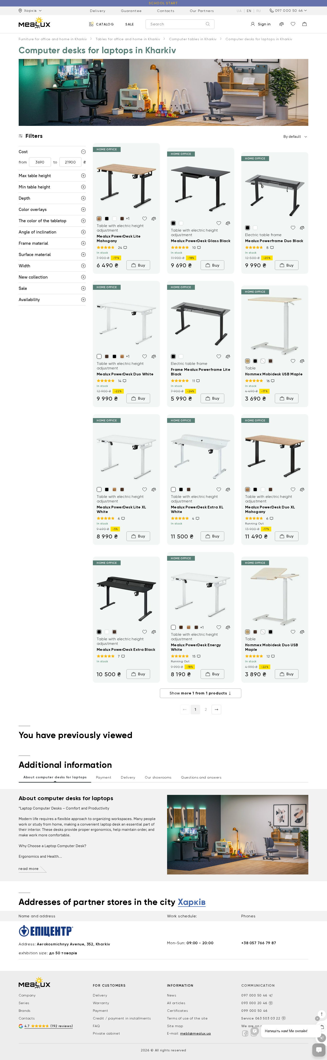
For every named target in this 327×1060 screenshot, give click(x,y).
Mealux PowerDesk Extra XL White (197, 509)
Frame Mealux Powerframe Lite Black (200, 371)
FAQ (96, 1026)
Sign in (264, 24)
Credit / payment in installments (122, 1018)
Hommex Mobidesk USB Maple (274, 374)
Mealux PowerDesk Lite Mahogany (119, 238)
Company (27, 995)
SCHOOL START (163, 3)
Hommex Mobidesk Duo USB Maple (271, 647)
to (55, 162)
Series (24, 1003)
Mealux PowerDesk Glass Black (200, 241)
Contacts (165, 10)
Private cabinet (106, 1033)
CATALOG (105, 24)
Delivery (98, 10)
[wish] (144, 218)
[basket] (304, 24)
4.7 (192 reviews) (48, 1026)
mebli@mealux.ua (195, 1033)
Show (198, 693)
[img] (126, 184)
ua (239, 10)
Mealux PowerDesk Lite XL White (121, 509)
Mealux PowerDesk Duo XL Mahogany (270, 509)
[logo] (34, 22)
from (23, 162)
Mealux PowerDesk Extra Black (126, 649)
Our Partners (202, 10)
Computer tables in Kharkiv (193, 39)
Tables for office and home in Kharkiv (128, 39)
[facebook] (245, 1033)
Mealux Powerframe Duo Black (274, 241)
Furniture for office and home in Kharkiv (53, 39)
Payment (100, 1011)
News (171, 995)
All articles (176, 1003)
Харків (192, 902)
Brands (24, 1011)
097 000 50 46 (289, 10)
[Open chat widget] (319, 1050)
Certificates (177, 1011)
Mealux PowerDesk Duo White (125, 374)
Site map (175, 1026)
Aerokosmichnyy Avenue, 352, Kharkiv (73, 944)
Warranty (101, 1003)
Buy (141, 265)
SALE (129, 24)
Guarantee (131, 10)
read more (29, 868)
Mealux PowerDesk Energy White (196, 647)
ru (258, 10)
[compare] (281, 24)
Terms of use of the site (187, 1018)
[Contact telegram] (271, 995)
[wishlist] (293, 24)
